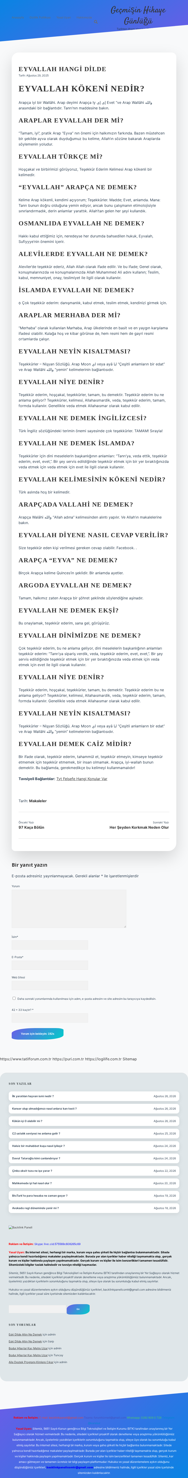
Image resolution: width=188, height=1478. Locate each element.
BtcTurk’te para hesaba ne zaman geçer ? (40, 1195)
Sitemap (130, 1059)
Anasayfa (18, 17)
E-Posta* (17, 957)
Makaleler (38, 801)
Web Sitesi (18, 977)
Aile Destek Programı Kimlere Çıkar (31, 1362)
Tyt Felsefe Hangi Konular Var (81, 778)
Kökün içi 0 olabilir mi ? (27, 1121)
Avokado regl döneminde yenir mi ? (35, 1208)
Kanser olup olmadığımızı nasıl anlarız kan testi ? (44, 1108)
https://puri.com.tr (68, 1059)
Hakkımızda (84, 17)
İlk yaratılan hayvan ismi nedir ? (33, 1096)
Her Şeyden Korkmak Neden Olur (139, 827)
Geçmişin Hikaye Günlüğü (138, 15)
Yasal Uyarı (63, 17)
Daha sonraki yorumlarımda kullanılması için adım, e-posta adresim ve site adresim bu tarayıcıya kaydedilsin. (86, 998)
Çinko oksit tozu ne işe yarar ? (32, 1170)
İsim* (15, 937)
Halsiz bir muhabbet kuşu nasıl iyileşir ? (38, 1146)
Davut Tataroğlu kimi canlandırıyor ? (36, 1158)
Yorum (16, 886)
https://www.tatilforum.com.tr (25, 1059)
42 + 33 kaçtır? (22, 1010)
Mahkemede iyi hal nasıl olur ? (32, 1183)
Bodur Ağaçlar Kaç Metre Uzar (28, 1348)
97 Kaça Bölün (31, 827)
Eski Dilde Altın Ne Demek (25, 1334)
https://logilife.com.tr (103, 1059)
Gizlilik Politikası (40, 17)
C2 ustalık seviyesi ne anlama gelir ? (36, 1133)
